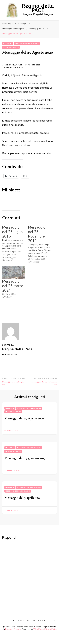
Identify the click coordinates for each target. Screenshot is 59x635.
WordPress (38, 629)
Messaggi (7, 44)
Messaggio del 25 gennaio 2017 (24, 458)
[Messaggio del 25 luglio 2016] (15, 243)
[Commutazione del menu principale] (3, 10)
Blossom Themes (13, 629)
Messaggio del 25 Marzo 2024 (12, 286)
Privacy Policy (50, 629)
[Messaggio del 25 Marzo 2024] (13, 272)
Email (52, 621)
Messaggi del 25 (11, 47)
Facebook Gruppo (36, 621)
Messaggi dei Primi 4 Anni (17, 491)
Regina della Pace (13, 65)
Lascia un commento (13, 68)
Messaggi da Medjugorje (27, 44)
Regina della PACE (38, 8)
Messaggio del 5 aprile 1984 (22, 498)
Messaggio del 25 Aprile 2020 (24, 418)
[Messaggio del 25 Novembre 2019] (41, 244)
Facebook (18, 621)
